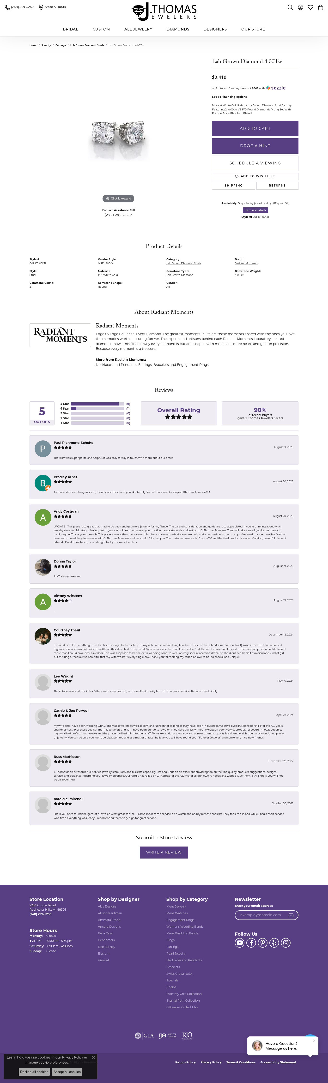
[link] (19, 7)
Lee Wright (63, 676)
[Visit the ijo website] (168, 1036)
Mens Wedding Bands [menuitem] (182, 933)
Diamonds (178, 29)
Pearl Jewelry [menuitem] (176, 953)
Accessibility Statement (278, 1062)
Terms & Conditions (240, 1062)
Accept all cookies (67, 1072)
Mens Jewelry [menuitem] (176, 906)
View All (103, 960)
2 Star (65, 418)
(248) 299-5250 (118, 215)
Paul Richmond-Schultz (73, 443)
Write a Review (164, 852)
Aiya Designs (107, 906)
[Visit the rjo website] (187, 1036)
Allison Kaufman (110, 913)
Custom (101, 29)
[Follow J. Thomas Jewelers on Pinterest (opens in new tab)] (262, 943)
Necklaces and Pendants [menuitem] (184, 960)
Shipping (234, 185)
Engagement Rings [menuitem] (180, 920)
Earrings (60, 45)
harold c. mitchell (68, 799)
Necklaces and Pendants (116, 365)
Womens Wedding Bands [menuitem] (184, 926)
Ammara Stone (109, 920)
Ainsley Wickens (68, 596)
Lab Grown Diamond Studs (87, 45)
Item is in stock (255, 210)
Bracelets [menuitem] (173, 967)
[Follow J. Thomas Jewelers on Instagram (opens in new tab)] (286, 943)
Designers (215, 29)
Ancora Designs (109, 926)
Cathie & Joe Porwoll (71, 711)
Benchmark (106, 940)
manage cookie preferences (46, 1062)
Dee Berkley (106, 947)
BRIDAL (70, 29)
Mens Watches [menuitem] (177, 913)
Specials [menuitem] (172, 980)
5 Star (65, 403)
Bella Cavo (105, 933)
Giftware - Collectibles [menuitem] (182, 1007)
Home (33, 45)
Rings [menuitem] (170, 940)
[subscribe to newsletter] (291, 915)
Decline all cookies (34, 1072)
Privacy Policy (211, 1062)
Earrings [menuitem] (172, 947)
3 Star (65, 413)
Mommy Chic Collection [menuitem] (184, 994)
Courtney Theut (67, 630)
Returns (277, 185)
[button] (290, 7)
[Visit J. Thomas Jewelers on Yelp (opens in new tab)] (274, 943)
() (128, 403)
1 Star (65, 423)
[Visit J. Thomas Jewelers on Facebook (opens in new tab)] (251, 943)
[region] (118, 132)
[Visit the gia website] (144, 1036)
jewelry (46, 45)
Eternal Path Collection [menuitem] (183, 1000)
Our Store (253, 29)
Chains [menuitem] (171, 987)
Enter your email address (254, 906)
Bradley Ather (65, 477)
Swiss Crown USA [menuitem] (179, 973)
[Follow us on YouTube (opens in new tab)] (239, 943)
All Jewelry (138, 29)
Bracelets (161, 365)
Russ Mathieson (67, 757)
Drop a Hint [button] (255, 146)
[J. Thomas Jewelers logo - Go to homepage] (164, 11)
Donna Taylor (65, 561)
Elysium (103, 953)
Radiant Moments (246, 263)
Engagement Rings (193, 365)
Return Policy (185, 1062)
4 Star (64, 408)
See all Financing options (229, 96)
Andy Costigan (66, 511)
